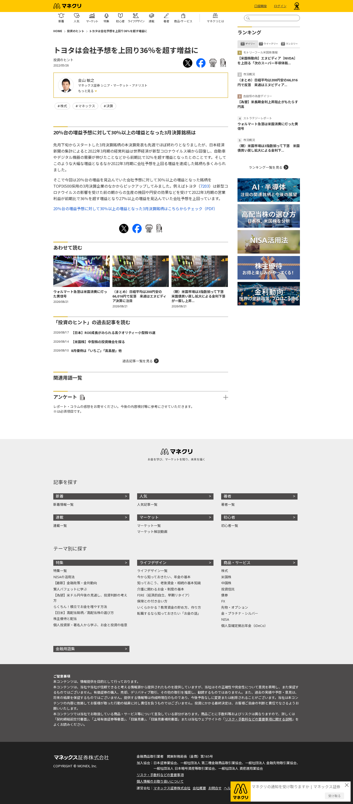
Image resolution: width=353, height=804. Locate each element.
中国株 (226, 583)
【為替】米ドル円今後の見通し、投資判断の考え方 (90, 598)
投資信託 (228, 589)
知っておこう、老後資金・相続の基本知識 (169, 583)
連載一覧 (60, 525)
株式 (63, 106)
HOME (57, 31)
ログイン (280, 6)
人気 (143, 496)
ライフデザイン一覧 (152, 570)
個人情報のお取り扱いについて (160, 781)
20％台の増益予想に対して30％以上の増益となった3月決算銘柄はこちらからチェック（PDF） (135, 208)
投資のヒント (75, 31)
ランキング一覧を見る (265, 167)
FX (223, 601)
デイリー (250, 43)
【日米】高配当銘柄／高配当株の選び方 (83, 612)
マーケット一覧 (149, 525)
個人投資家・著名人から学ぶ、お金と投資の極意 (90, 625)
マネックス (86, 106)
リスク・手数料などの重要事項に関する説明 (258, 719)
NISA (225, 619)
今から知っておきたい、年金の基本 (164, 577)
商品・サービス (237, 562)
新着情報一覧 (63, 504)
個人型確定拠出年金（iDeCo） (244, 625)
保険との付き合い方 (152, 601)
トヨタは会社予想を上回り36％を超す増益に (118, 31)
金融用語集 (65, 648)
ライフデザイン (153, 562)
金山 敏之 (86, 80)
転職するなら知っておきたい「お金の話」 (169, 613)
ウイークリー (271, 43)
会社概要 (199, 788)
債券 (224, 595)
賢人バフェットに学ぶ (70, 589)
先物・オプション (234, 607)
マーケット (149, 517)
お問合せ (215, 788)
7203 (204, 186)
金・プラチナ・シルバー (239, 613)
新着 (59, 496)
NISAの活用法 (64, 577)
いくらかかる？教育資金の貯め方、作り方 (169, 607)
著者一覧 (228, 504)
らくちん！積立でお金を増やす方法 (80, 606)
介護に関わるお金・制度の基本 (160, 589)
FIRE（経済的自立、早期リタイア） (164, 595)
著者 (227, 496)
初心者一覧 (229, 525)
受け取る (334, 796)
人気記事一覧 (147, 504)
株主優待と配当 (65, 618)
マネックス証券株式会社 (171, 788)
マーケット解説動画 (152, 531)
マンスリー (292, 43)
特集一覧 (60, 570)
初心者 (229, 517)
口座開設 (260, 6)
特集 (59, 562)
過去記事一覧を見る (137, 361)
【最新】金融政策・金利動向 (75, 583)
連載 (59, 517)
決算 (109, 106)
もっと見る (86, 91)
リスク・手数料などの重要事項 (160, 775)
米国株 (226, 577)
